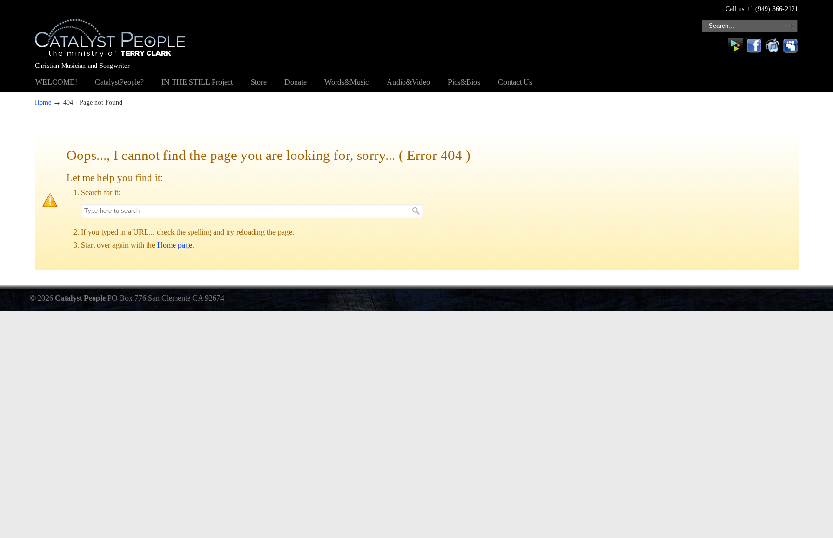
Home (43, 102)
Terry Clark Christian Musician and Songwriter (110, 32)
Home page (174, 245)
